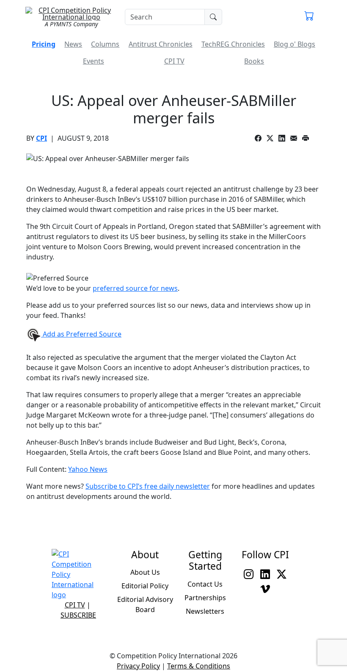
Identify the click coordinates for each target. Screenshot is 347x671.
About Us (145, 572)
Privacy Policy (138, 666)
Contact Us (205, 584)
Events (93, 61)
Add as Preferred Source (81, 334)
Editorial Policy (144, 585)
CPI (41, 138)
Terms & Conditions (198, 666)
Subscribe (78, 615)
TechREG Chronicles (233, 44)
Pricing (43, 44)
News (73, 44)
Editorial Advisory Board (145, 604)
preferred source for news (135, 288)
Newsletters (205, 611)
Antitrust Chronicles (161, 44)
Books (254, 61)
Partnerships (205, 597)
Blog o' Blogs (294, 44)
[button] (309, 17)
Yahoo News (87, 469)
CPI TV (174, 61)
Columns (105, 44)
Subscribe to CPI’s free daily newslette (146, 486)
